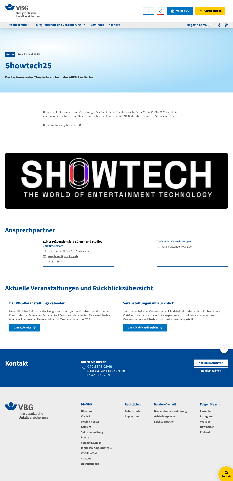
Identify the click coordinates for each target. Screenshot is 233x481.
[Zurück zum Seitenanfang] (224, 349)
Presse (85, 438)
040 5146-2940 (99, 366)
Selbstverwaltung (92, 432)
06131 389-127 (56, 262)
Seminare (97, 25)
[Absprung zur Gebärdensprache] (226, 25)
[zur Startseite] (22, 11)
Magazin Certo (197, 25)
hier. (75, 125)
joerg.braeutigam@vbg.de (63, 256)
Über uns (86, 411)
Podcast (205, 432)
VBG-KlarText (89, 453)
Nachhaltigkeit (90, 464)
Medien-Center (90, 422)
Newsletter (207, 427)
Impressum (132, 416)
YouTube (205, 422)
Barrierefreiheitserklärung (170, 411)
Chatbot (86, 459)
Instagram (206, 416)
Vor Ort (85, 416)
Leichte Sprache (164, 422)
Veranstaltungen (91, 443)
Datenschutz (132, 411)
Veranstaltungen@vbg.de (177, 247)
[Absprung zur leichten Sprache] (220, 25)
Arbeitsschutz (17, 25)
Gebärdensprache (164, 416)
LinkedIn (205, 411)
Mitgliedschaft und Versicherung (58, 25)
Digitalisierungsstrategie (96, 448)
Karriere (114, 25)
